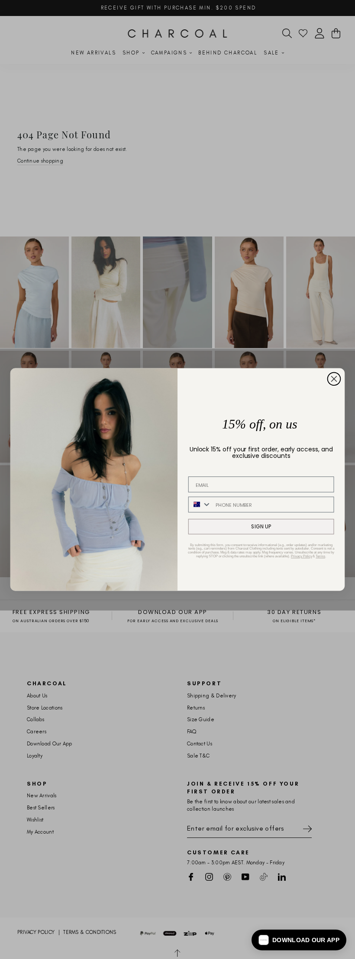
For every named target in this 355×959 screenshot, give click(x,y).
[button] (299, 940)
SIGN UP (261, 526)
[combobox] (200, 504)
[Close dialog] (334, 379)
